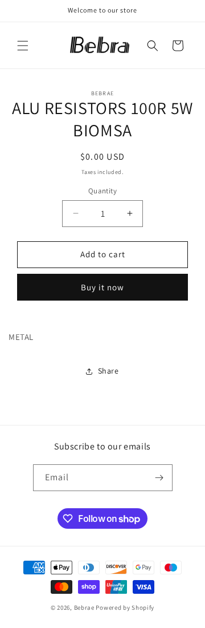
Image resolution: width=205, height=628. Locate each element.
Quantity (102, 191)
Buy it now (102, 287)
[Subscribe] (159, 477)
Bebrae (84, 607)
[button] (22, 45)
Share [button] (108, 371)
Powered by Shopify (125, 607)
